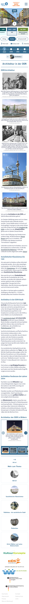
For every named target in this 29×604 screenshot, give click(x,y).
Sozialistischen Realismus (9, 249)
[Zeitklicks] (4, 4)
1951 (17, 52)
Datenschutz (19, 596)
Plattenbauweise (6, 328)
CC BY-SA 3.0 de (22, 150)
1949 (4, 52)
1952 (24, 52)
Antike (25, 268)
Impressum (5, 596)
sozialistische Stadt (9, 318)
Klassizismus (11, 268)
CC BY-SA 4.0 (18, 440)
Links (16, 599)
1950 (11, 52)
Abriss (25, 251)
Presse (4, 599)
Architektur (18, 56)
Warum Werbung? (7, 601)
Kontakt (17, 594)
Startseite (5, 594)
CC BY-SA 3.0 (24, 96)
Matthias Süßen (12, 440)
